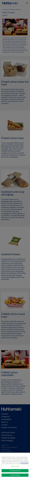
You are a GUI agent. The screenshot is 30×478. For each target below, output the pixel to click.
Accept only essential (15, 470)
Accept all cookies (14, 475)
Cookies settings (15, 466)
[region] (15, 465)
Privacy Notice (24, 463)
